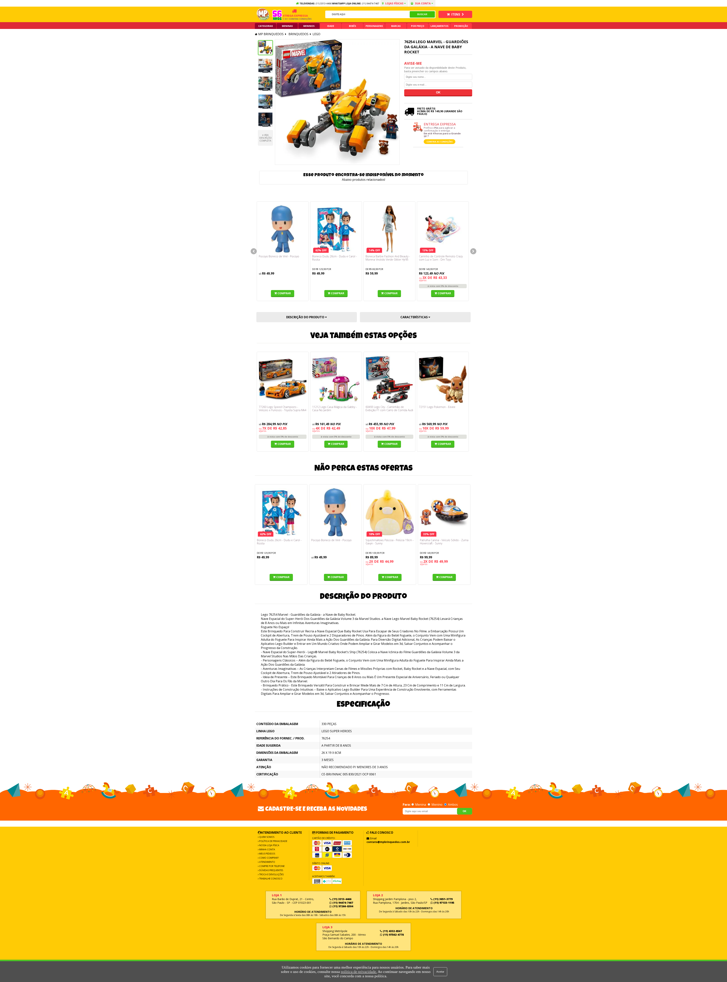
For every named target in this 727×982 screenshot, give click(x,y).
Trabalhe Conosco (270, 878)
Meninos (308, 26)
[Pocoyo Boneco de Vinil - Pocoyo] (283, 229)
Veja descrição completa (265, 137)
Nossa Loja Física (269, 845)
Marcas (396, 26)
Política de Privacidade (273, 841)
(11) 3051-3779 (442, 899)
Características (414, 317)
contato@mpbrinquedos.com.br (388, 842)
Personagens (374, 26)
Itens (456, 14)
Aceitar (440, 971)
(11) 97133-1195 (443, 902)
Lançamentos (439, 26)
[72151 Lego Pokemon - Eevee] (443, 379)
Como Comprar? (269, 857)
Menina (420, 804)
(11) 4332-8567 (392, 931)
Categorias (265, 26)
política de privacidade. (359, 972)
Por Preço (417, 26)
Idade (330, 26)
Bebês (352, 26)
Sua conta (422, 3)
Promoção (461, 26)
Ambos (452, 804)
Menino (437, 804)
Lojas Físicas (394, 3)
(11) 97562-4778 (393, 934)
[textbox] (367, 14)
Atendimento (267, 862)
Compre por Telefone (272, 866)
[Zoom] (265, 47)
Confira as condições (440, 141)
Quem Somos (266, 837)
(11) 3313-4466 (341, 899)
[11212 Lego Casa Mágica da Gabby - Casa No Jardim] (336, 379)
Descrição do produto (305, 317)
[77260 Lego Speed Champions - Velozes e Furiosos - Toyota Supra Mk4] (283, 379)
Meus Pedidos (267, 853)
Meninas (287, 26)
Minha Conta (267, 849)
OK (464, 811)
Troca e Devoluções (271, 874)
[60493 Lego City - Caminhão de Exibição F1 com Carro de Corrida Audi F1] (389, 379)
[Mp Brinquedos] (263, 14)
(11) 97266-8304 (342, 906)
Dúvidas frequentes (271, 870)
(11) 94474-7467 (370, 3)
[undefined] (337, 102)
